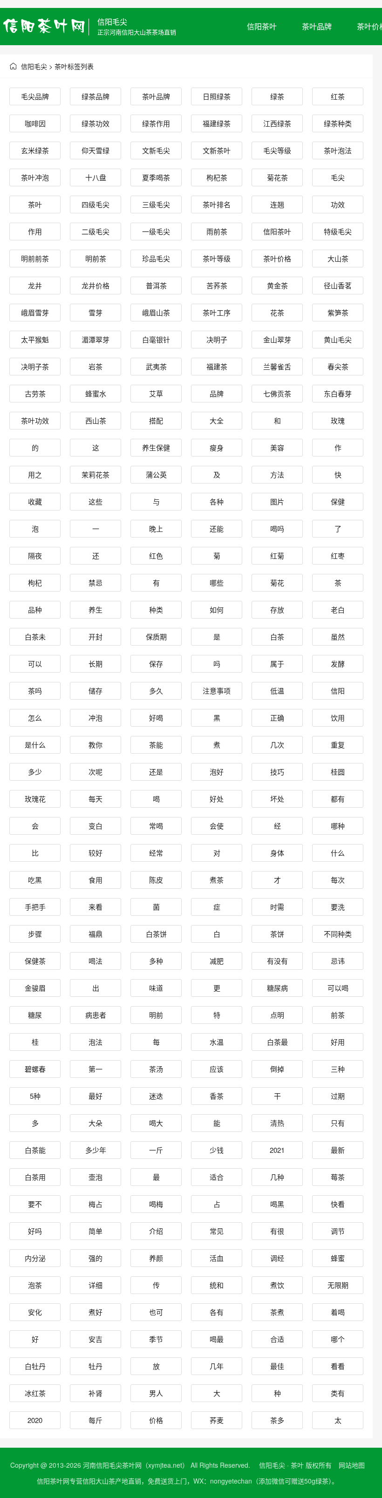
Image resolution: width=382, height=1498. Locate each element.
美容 (277, 447)
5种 (35, 1096)
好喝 (156, 717)
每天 (95, 798)
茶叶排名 (217, 204)
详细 (95, 1285)
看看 (338, 1366)
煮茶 (217, 880)
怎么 (35, 717)
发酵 (338, 663)
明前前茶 (35, 258)
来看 (95, 907)
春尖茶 (337, 366)
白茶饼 (156, 934)
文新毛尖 (156, 150)
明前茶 (95, 258)
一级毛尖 (156, 231)
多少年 (95, 1150)
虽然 (338, 636)
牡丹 (95, 1366)
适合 (217, 1177)
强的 (95, 1258)
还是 (156, 771)
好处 (217, 798)
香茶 (217, 1096)
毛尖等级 (277, 150)
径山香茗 (338, 285)
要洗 (338, 907)
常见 (217, 1231)
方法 (277, 474)
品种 (35, 609)
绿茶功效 (95, 123)
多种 (156, 961)
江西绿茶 (277, 123)
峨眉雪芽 (35, 312)
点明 (277, 1015)
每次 (338, 880)
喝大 (156, 1123)
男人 (156, 1393)
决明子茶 (35, 366)
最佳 (277, 1366)
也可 (156, 1312)
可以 (35, 663)
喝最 (217, 1339)
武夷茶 (156, 366)
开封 (95, 636)
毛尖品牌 (35, 96)
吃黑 (35, 880)
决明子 (216, 339)
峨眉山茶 (156, 312)
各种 (217, 501)
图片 (277, 501)
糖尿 (35, 1015)
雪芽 (95, 312)
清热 (277, 1123)
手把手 (35, 907)
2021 (277, 1150)
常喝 (156, 826)
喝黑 (277, 1204)
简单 (95, 1231)
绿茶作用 (156, 123)
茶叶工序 (217, 312)
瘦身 (217, 447)
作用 (35, 231)
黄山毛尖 (338, 339)
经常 (156, 853)
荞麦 (217, 1420)
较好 (95, 853)
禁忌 (95, 582)
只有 (338, 1123)
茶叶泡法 (338, 150)
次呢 (95, 771)
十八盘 (95, 177)
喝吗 (277, 528)
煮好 (95, 1312)
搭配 (156, 420)
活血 (217, 1258)
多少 (35, 771)
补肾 (95, 1393)
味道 (156, 988)
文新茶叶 (217, 150)
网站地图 (352, 1465)
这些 (95, 501)
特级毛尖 (338, 231)
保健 (338, 501)
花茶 (277, 312)
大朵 (95, 1123)
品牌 (217, 393)
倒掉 (277, 1069)
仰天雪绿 (95, 150)
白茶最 (277, 1042)
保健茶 (35, 961)
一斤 (156, 1150)
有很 (277, 1231)
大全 (217, 420)
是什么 (35, 744)
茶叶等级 (217, 258)
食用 (95, 880)
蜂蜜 (338, 1258)
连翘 (277, 204)
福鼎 (95, 934)
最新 (338, 1150)
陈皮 (156, 880)
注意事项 (217, 690)
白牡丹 (35, 1366)
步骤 (35, 934)
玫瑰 (338, 420)
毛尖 (338, 177)
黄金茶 (277, 285)
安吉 (95, 1339)
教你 (95, 744)
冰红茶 (35, 1393)
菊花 (277, 582)
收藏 (35, 501)
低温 (277, 690)
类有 (338, 1393)
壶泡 (95, 1177)
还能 (217, 528)
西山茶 (95, 420)
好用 (338, 1042)
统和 (217, 1285)
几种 (277, 1177)
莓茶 (338, 1177)
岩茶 (95, 366)
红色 (156, 555)
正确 (277, 717)
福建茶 (216, 366)
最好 (95, 1096)
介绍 (156, 1231)
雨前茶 (216, 231)
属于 (277, 663)
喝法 (95, 961)
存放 (277, 609)
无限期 (337, 1285)
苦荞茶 (216, 285)
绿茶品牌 (95, 96)
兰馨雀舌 (277, 366)
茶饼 (277, 934)
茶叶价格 (277, 258)
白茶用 (35, 1177)
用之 (35, 474)
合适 (277, 1339)
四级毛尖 (95, 204)
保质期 (156, 636)
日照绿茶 (217, 96)
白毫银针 (156, 339)
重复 (338, 744)
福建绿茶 (217, 123)
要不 (35, 1204)
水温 (217, 1042)
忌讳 (338, 961)
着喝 (338, 1312)
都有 (338, 798)
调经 (277, 1258)
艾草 (156, 393)
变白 (95, 826)
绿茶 (277, 96)
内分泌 (35, 1258)
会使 (217, 826)
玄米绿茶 (35, 150)
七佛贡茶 (277, 393)
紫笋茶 (337, 312)
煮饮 (277, 1285)
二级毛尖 (95, 231)
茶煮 (277, 1312)
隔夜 (35, 555)
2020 (34, 1420)
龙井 (35, 285)
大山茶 (337, 258)
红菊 (277, 555)
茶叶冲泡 (35, 177)
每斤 (95, 1420)
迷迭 (156, 1096)
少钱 (217, 1150)
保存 (156, 663)
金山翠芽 (277, 339)
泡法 (95, 1042)
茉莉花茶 (95, 474)
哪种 (338, 826)
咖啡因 (35, 123)
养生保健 (156, 447)
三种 (338, 1069)
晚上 (156, 528)
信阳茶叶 (262, 26)
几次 (277, 744)
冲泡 (95, 717)
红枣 (338, 555)
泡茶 (35, 1285)
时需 (277, 907)
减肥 (217, 961)
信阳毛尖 (112, 21)
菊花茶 (277, 177)
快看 (338, 1204)
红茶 (338, 96)
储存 (95, 690)
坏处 (277, 798)
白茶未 (35, 636)
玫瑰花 (35, 798)
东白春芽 (338, 393)
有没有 (277, 961)
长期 (95, 663)
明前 (156, 1015)
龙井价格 (95, 285)
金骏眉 (35, 988)
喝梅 (156, 1204)
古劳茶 (35, 393)
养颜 (156, 1258)
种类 (156, 609)
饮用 (338, 717)
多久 (156, 690)
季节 (156, 1339)
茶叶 (35, 204)
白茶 (277, 636)
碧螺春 (35, 1069)
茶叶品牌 (317, 26)
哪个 (338, 1339)
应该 (217, 1069)
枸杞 (35, 582)
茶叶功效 (35, 420)
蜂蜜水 (95, 393)
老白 (338, 609)
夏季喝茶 (156, 177)
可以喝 (337, 988)
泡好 (217, 771)
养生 (95, 609)
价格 (156, 1420)
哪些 (217, 582)
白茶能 (35, 1150)
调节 (338, 1231)
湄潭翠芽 (95, 339)
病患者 (95, 1015)
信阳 (338, 690)
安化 (35, 1312)
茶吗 (35, 690)
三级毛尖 (156, 204)
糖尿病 (277, 988)
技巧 (277, 771)
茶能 (156, 744)
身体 (277, 853)
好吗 (35, 1231)
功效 (338, 204)
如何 (217, 609)
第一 (95, 1069)
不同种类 (338, 934)
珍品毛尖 (156, 258)
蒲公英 (156, 474)
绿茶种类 (338, 123)
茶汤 (156, 1069)
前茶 (338, 1015)
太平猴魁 (35, 339)
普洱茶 (156, 285)
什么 (338, 853)
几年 (217, 1366)
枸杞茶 (216, 177)
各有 (217, 1312)
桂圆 (338, 771)
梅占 (95, 1204)
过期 (338, 1096)
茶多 (277, 1420)
